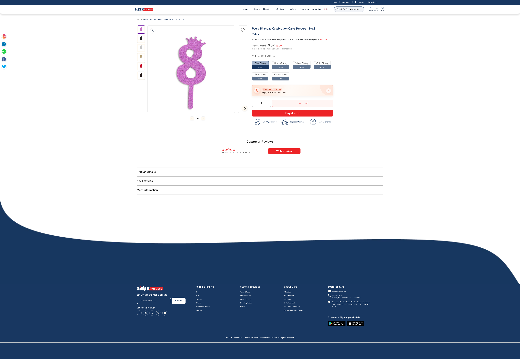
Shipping (269, 49)
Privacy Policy (245, 296)
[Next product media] (203, 118)
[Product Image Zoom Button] (152, 30)
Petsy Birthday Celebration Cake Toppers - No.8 (164, 19)
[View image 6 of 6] (141, 76)
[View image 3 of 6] (141, 48)
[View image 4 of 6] (141, 57)
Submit (178, 300)
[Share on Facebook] (3, 59)
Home (139, 19)
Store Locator (345, 2)
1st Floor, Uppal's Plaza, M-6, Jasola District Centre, (351, 302)
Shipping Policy (246, 303)
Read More (324, 39)
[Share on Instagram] (3, 37)
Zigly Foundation (290, 303)
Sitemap (199, 310)
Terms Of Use (245, 292)
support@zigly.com (339, 291)
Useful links (290, 287)
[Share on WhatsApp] (3, 52)
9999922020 (346, 296)
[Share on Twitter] (3, 67)
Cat (197, 296)
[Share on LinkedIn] (3, 44)
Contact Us (373, 2)
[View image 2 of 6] (141, 39)
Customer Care (336, 287)
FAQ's (242, 306)
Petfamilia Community (292, 306)
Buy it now (292, 113)
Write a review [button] (284, 151)
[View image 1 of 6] (141, 29)
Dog (197, 292)
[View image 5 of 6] (141, 66)
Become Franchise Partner (293, 310)
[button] (246, 9)
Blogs (335, 2)
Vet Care (199, 299)
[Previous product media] (192, 118)
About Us (287, 292)
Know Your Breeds (203, 306)
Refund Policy (245, 299)
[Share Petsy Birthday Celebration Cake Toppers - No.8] (244, 108)
